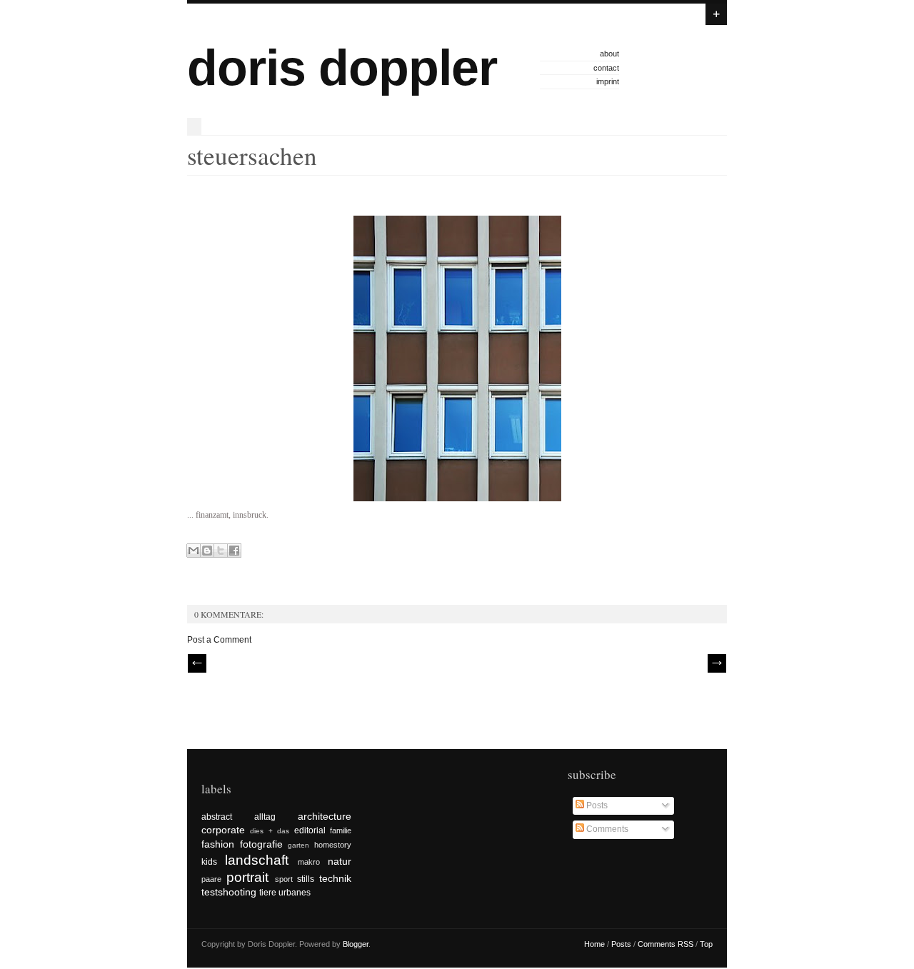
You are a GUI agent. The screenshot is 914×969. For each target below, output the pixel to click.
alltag (265, 817)
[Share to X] (221, 550)
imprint (607, 81)
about (609, 53)
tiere (267, 893)
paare (211, 879)
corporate (223, 829)
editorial (310, 830)
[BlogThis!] (207, 550)
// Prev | (197, 663)
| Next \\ (717, 663)
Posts (596, 805)
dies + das (269, 831)
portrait (247, 877)
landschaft (256, 860)
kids (209, 862)
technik (335, 878)
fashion (217, 844)
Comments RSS (665, 944)
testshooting (228, 892)
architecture (324, 816)
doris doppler (342, 68)
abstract (216, 817)
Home (594, 944)
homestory (332, 844)
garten (298, 845)
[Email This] (193, 550)
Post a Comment (219, 640)
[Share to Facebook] (234, 550)
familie (340, 830)
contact (606, 68)
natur (339, 861)
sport (284, 879)
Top (706, 944)
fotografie (261, 844)
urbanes (294, 893)
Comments (606, 829)
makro (309, 862)
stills (305, 879)
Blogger (355, 944)
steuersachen (252, 155)
